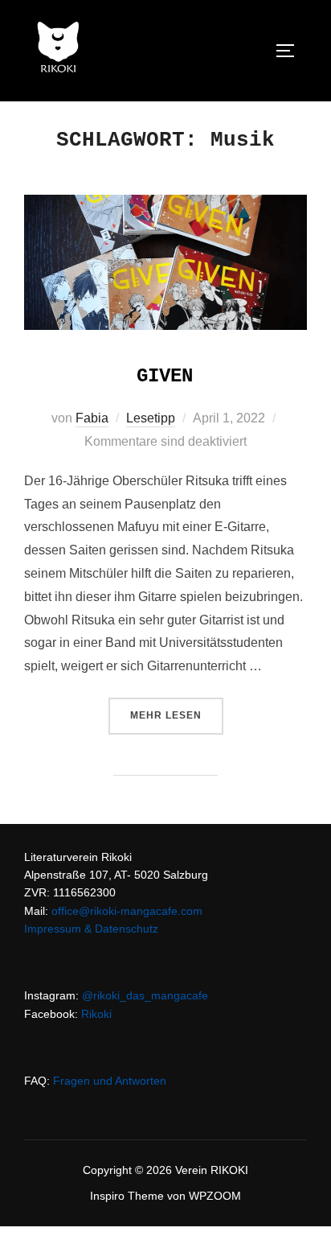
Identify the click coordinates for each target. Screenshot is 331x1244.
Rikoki (96, 1013)
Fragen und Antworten (109, 1080)
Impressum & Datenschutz (91, 928)
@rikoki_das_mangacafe (145, 995)
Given (165, 376)
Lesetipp (150, 418)
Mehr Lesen (176, 715)
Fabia (92, 418)
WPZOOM (215, 1195)
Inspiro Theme (127, 1195)
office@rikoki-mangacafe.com (126, 910)
